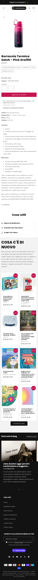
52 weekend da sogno (8, 372)
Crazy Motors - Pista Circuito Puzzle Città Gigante (8, 298)
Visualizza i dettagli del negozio (13, 107)
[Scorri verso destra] (23, 52)
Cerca (6, 502)
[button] (4, 8)
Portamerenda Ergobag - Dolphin (9, 334)
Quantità (4, 84)
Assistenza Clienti (9, 506)
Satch (4, 63)
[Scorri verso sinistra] (15, 52)
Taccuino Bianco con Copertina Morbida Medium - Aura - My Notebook (28, 411)
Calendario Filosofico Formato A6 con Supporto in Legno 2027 (27, 298)
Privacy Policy (8, 527)
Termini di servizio (9, 519)
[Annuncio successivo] (35, 2)
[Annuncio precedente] (3, 2)
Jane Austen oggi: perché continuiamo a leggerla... (16, 465)
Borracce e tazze (29, 67)
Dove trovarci (8, 510)
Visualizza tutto (19, 423)
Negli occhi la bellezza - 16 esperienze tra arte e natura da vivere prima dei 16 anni (28, 374)
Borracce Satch (7, 71)
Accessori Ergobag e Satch (11, 67)
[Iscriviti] (32, 539)
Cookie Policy (8, 523)
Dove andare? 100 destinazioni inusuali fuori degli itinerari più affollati (27, 336)
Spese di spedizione (10, 515)
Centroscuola (11, 571)
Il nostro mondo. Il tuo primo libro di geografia (9, 410)
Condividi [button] (6, 204)
